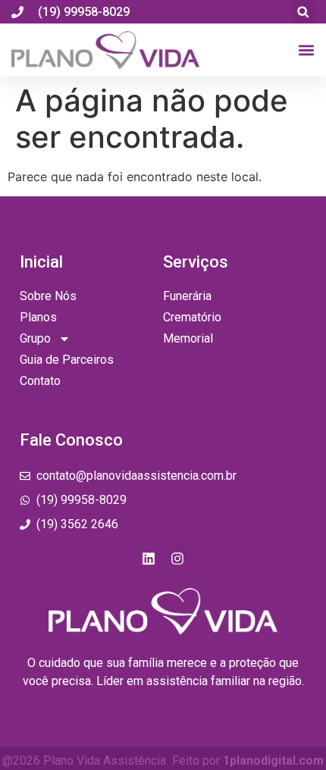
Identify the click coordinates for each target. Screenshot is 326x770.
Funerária (187, 296)
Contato (40, 381)
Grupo (35, 338)
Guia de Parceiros (67, 359)
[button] (303, 11)
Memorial (188, 338)
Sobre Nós (48, 296)
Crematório (192, 317)
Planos (38, 317)
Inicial (41, 261)
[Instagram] (177, 558)
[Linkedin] (148, 558)
